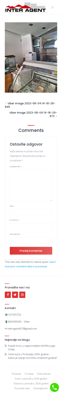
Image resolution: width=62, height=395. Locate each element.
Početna (16, 373)
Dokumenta (43, 373)
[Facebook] (8, 295)
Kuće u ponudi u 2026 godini (31, 378)
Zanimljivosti (40, 388)
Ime (12, 206)
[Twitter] (15, 295)
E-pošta (14, 220)
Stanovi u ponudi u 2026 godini (31, 383)
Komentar (16, 166)
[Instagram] (22, 295)
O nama (29, 373)
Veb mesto (15, 234)
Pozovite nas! (22, 388)
